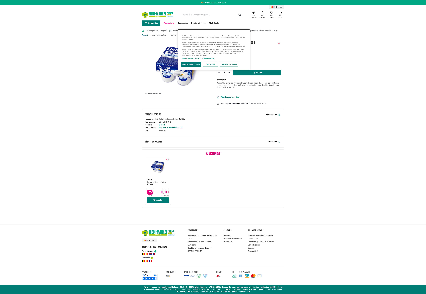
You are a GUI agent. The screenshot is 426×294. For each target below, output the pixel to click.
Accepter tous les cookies (191, 64)
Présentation (253, 239)
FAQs (190, 239)
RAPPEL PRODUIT (195, 251)
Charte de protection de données (260, 235)
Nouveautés (183, 23)
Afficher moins (271, 114)
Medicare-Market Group (232, 239)
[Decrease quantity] (219, 72)
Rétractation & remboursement (199, 242)
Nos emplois (228, 242)
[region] (214, 49)
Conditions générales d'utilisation (261, 242)
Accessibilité (253, 251)
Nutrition (173, 35)
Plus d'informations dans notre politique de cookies (198, 58)
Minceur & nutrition (159, 35)
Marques (226, 235)
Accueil (145, 35)
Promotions (169, 23)
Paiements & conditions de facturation (202, 235)
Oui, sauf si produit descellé (170, 128)
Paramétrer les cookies (229, 64)
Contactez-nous (254, 245)
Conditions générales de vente (199, 248)
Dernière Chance (198, 23)
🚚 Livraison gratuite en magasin (213, 3)
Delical (162, 125)
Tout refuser (210, 64)
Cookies (251, 248)
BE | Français (277, 7)
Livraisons (192, 245)
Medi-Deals (214, 23)
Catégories (153, 23)
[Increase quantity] (229, 72)
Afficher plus (272, 142)
